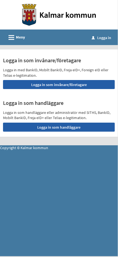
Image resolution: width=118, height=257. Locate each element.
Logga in (101, 37)
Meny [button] (16, 37)
